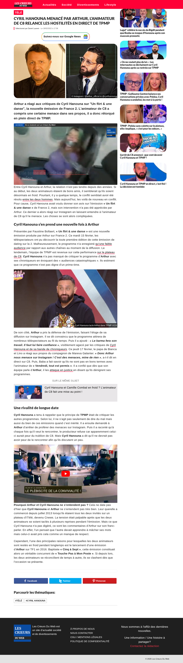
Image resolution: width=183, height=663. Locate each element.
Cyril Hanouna (36, 601)
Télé (18, 12)
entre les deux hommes (38, 199)
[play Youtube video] (65, 474)
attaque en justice (61, 370)
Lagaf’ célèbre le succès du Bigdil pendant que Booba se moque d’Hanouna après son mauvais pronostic (142, 33)
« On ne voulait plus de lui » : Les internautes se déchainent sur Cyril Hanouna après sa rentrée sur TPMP (139, 64)
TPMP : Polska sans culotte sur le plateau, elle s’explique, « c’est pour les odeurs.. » (142, 127)
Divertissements (88, 4)
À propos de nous (82, 629)
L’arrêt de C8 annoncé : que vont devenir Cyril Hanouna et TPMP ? (141, 156)
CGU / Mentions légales (86, 637)
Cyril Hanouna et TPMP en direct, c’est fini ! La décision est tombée (143, 185)
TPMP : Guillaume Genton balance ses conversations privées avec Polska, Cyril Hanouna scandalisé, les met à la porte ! (141, 96)
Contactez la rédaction (144, 645)
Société (67, 4)
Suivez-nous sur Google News (62, 36)
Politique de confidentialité (89, 641)
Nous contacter (81, 633)
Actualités (49, 4)
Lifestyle (110, 4)
